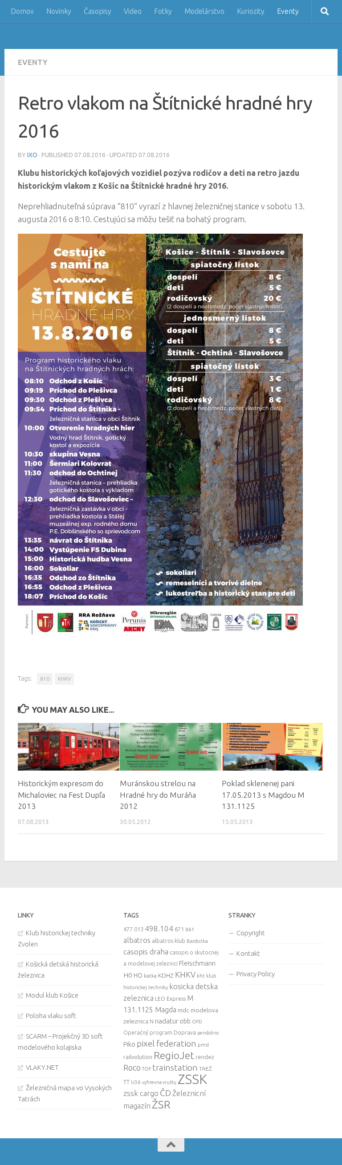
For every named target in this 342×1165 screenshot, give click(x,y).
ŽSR (161, 1104)
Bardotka (197, 941)
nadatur (166, 1021)
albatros (137, 940)
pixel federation (166, 1043)
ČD (165, 1093)
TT (126, 1081)
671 (179, 929)
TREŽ (205, 1069)
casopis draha (145, 951)
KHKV (64, 679)
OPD (197, 1021)
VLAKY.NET (42, 1067)
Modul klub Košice (52, 995)
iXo (32, 154)
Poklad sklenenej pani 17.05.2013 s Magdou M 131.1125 (263, 794)
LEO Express (170, 999)
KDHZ (166, 975)
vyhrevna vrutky (159, 1082)
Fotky (163, 11)
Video (133, 11)
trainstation (175, 1067)
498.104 (159, 928)
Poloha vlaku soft (51, 1015)
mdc (183, 1010)
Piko (129, 1044)
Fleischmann (197, 963)
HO (138, 975)
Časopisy (97, 11)
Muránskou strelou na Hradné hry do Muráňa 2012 (158, 794)
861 (190, 929)
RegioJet (174, 1055)
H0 (127, 975)
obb (185, 1021)
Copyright (250, 933)
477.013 (133, 929)
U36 (136, 1082)
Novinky (58, 11)
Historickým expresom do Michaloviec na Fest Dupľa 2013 (61, 794)
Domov (22, 11)
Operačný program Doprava (159, 1032)
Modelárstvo (204, 11)
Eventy (288, 11)
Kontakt (248, 953)
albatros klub (168, 941)
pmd (203, 1044)
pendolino (208, 1032)
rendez (204, 1057)
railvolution (137, 1057)
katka (150, 975)
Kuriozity (251, 11)
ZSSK (192, 1079)
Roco (132, 1067)
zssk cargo (141, 1093)
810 (44, 679)
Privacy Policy (255, 974)
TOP (146, 1069)
